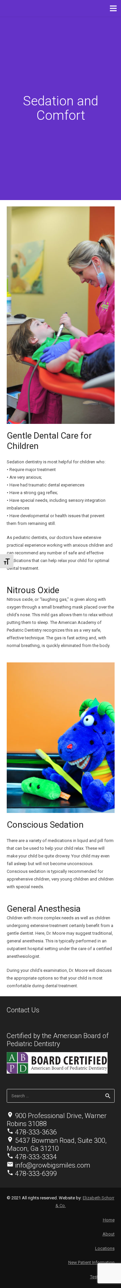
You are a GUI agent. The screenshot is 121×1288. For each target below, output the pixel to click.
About (109, 1233)
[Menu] (113, 8)
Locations (105, 1248)
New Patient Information (91, 1262)
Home (109, 1219)
